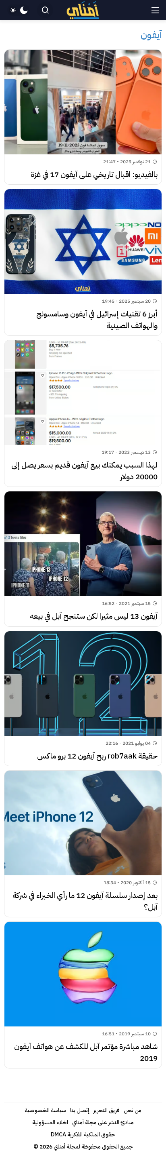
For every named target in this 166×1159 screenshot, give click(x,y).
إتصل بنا (79, 1110)
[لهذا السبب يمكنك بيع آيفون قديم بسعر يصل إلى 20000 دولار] (83, 413)
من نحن (132, 1110)
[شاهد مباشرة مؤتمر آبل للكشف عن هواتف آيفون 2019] (83, 995)
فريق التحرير (106, 1110)
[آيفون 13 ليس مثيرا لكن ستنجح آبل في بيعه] (83, 558)
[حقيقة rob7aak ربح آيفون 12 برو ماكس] (83, 698)
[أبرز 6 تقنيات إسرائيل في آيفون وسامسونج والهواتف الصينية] (83, 262)
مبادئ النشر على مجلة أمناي (103, 1122)
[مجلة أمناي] (83, 10)
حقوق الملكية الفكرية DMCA (83, 1134)
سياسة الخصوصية (45, 1110)
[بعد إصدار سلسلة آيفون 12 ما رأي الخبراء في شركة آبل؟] (83, 844)
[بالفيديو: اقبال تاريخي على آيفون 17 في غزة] (83, 117)
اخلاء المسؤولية (50, 1122)
